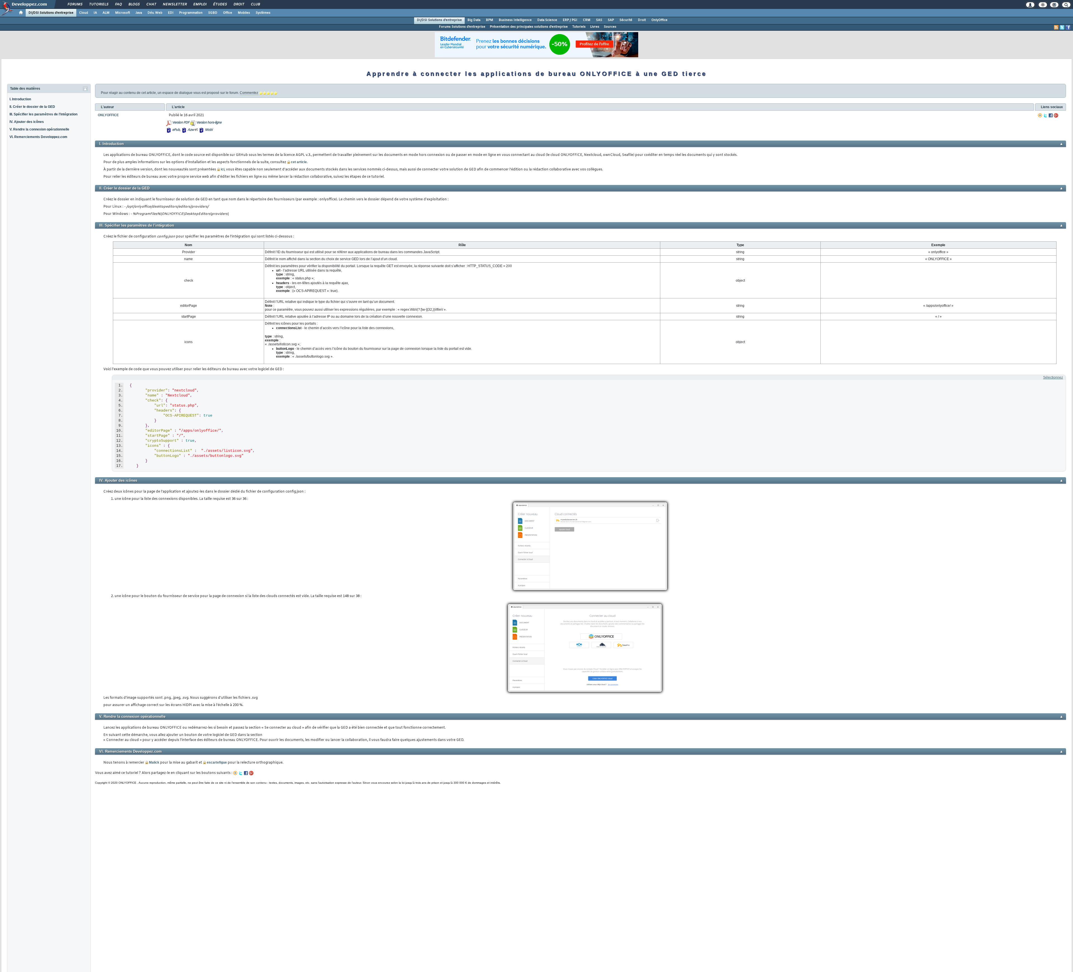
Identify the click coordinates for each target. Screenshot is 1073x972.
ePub (176, 130)
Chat (151, 4)
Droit (238, 4)
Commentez (249, 93)
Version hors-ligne (208, 122)
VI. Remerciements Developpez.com (38, 137)
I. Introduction (20, 99)
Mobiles (244, 13)
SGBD (212, 13)
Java (139, 13)
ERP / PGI (570, 20)
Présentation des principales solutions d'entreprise (529, 27)
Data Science (547, 20)
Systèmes (263, 13)
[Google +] (1056, 115)
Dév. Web (155, 13)
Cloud (83, 13)
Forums (75, 4)
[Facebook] (1050, 115)
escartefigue (217, 762)
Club (255, 4)
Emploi (200, 4)
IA (95, 13)
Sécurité (625, 20)
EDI (171, 13)
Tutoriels (98, 4)
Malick (154, 762)
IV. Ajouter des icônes (27, 122)
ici (222, 169)
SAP (611, 20)
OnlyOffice (659, 20)
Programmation (191, 13)
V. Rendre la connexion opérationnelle (39, 129)
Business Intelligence (515, 20)
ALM (106, 13)
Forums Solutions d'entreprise (462, 27)
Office (227, 13)
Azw (190, 130)
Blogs (134, 4)
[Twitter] (1045, 115)
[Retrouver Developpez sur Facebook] (1068, 27)
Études (219, 4)
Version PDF (180, 122)
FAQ (118, 4)
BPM (489, 20)
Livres (594, 27)
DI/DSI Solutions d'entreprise (51, 13)
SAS (599, 20)
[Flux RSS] (1056, 27)
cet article (299, 162)
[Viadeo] (1040, 115)
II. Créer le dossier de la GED (32, 107)
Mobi (208, 130)
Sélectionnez (1053, 377)
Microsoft (122, 13)
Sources (610, 27)
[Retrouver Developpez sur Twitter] (1062, 27)
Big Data (473, 20)
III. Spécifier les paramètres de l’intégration (43, 114)
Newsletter (174, 4)
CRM (586, 20)
